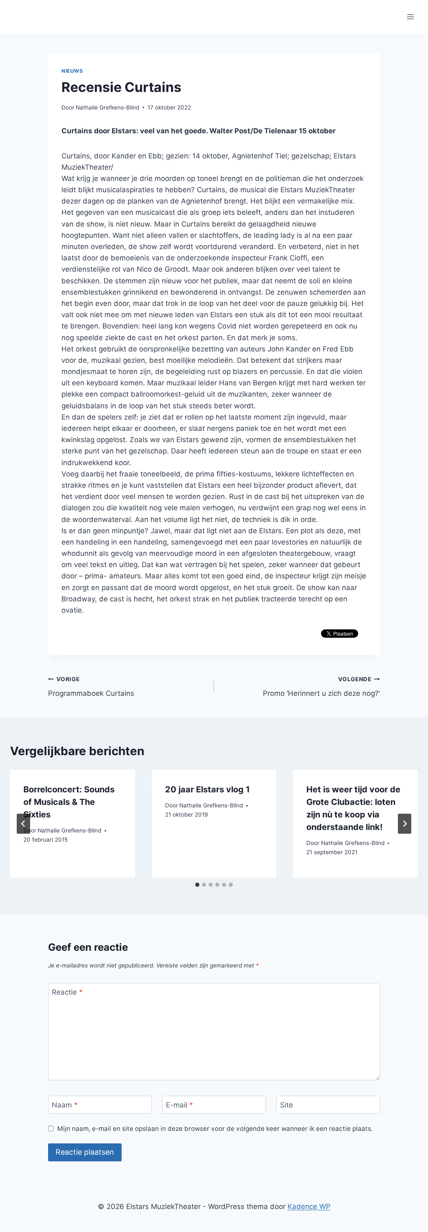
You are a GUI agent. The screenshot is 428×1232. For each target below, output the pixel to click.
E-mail (179, 1105)
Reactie (67, 992)
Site (286, 1105)
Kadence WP (309, 1206)
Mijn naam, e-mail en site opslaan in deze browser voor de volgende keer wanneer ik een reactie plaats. (215, 1129)
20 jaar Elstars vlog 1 (207, 789)
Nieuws (72, 71)
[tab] (197, 885)
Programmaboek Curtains (91, 687)
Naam (65, 1105)
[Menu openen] (410, 16)
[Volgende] (404, 824)
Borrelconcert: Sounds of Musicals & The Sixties (69, 802)
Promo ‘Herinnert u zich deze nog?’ (321, 687)
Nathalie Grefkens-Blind (107, 107)
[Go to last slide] (23, 824)
